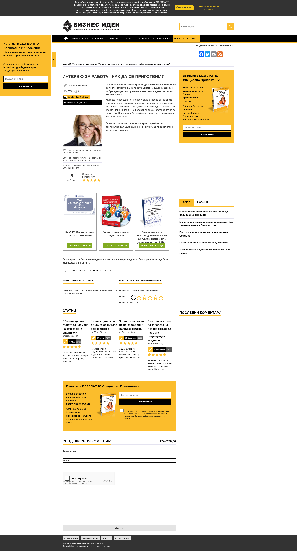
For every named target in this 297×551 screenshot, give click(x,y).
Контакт (107, 538)
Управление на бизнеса (154, 38)
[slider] (150, 297)
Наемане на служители (75, 103)
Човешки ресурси (186, 38)
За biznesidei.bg (90, 538)
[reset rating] (133, 297)
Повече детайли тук (80, 245)
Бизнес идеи (80, 38)
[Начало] (66, 38)
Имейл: (66, 461)
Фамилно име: (70, 451)
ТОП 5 (186, 202)
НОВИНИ (202, 202)
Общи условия (122, 538)
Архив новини (71, 538)
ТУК (115, 13)
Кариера (97, 38)
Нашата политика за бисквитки (208, 8)
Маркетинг (114, 38)
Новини (130, 38)
